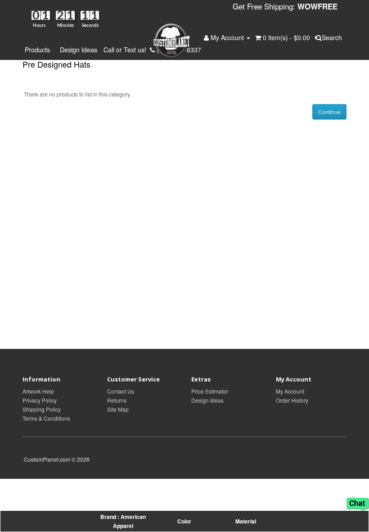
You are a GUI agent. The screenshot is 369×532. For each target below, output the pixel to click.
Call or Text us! (127, 49)
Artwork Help (38, 391)
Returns (116, 400)
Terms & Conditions (46, 418)
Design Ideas (78, 49)
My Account (290, 391)
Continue (329, 111)
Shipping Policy (41, 409)
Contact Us (120, 391)
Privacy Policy (39, 400)
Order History (292, 400)
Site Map (118, 409)
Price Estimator (209, 391)
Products (39, 49)
